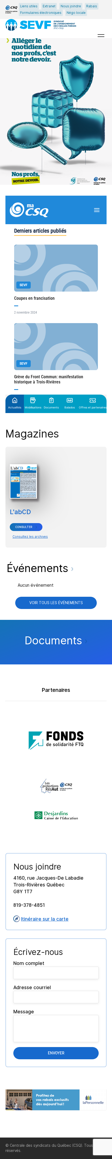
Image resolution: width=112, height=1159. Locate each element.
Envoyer (56, 1053)
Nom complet (28, 963)
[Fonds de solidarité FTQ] (56, 738)
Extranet (49, 6)
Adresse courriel (32, 987)
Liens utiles (29, 6)
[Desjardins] (56, 815)
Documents (55, 640)
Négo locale (76, 13)
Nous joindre (71, 6)
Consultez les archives (30, 537)
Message (23, 1011)
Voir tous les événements (56, 603)
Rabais (91, 6)
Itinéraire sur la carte (45, 919)
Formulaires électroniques (40, 13)
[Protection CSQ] (56, 785)
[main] (56, 588)
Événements (39, 568)
